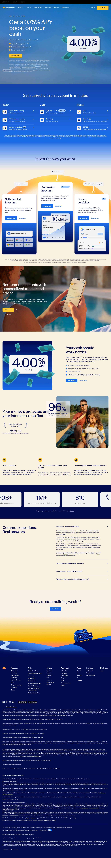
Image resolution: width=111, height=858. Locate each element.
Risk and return (66, 683)
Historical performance (35, 673)
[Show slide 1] (6, 76)
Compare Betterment (64, 674)
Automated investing (14, 672)
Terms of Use (11, 830)
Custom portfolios (33, 693)
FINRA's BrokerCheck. (11, 706)
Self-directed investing (15, 676)
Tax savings (31, 676)
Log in (93, 7)
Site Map (5, 830)
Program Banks (35, 61)
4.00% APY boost (89, 672)
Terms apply (31, 65)
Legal (101, 671)
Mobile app (31, 678)
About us (79, 672)
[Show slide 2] (7, 76)
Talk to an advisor (50, 672)
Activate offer (9, 55)
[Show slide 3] (9, 76)
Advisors (22, 1)
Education (64, 671)
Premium (48, 7)
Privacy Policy (19, 830)
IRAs (12, 682)
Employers (14, 1)
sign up (78, 537)
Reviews (79, 675)
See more (26, 433)
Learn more (15, 63)
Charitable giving (33, 686)
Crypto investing (16, 685)
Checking (65, 553)
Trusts (13, 690)
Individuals (6, 1)
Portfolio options (33, 671)
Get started (102, 7)
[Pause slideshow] (4, 76)
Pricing (63, 685)
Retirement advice (50, 683)
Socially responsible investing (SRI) (34, 689)
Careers (79, 680)
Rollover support (49, 679)
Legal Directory (34, 830)
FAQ (62, 680)
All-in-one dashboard (34, 683)
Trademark (26, 830)
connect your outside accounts (67, 539)
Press (78, 678)
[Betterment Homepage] (9, 8)
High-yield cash (16, 680)
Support (63, 678)
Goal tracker (32, 681)
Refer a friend (90, 675)
